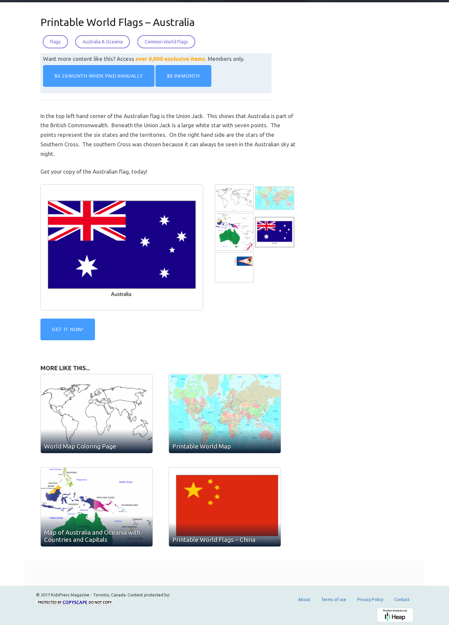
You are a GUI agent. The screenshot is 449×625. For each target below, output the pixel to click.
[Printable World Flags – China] (225, 507)
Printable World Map (201, 446)
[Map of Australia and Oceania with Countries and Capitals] (235, 232)
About (304, 599)
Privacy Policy (370, 599)
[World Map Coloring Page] (235, 198)
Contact (402, 599)
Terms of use (333, 599)
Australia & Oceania (103, 41)
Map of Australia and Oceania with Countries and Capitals (92, 536)
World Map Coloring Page (80, 446)
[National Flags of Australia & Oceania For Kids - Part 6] (235, 267)
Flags (55, 41)
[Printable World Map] (275, 198)
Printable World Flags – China (213, 539)
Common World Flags (166, 41)
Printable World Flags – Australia (117, 22)
